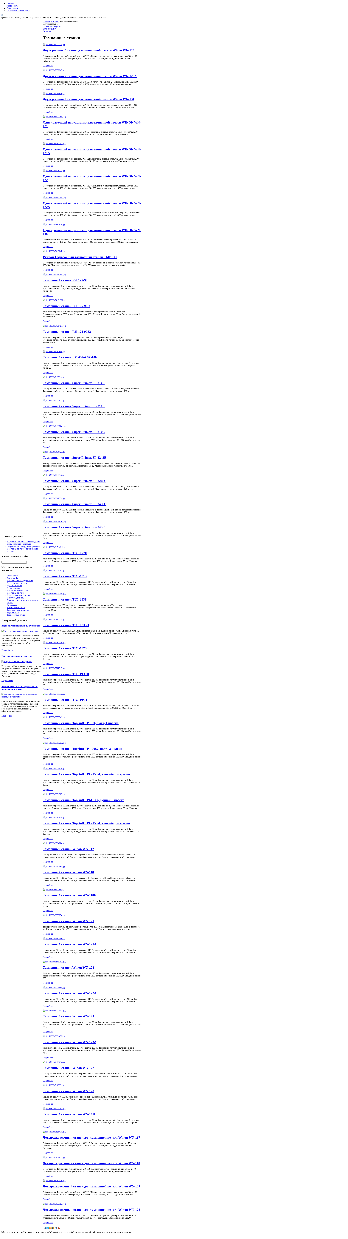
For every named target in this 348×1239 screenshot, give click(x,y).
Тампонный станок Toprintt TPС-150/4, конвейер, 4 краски (86, 823)
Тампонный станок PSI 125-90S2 (67, 331)
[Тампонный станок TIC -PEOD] (54, 668)
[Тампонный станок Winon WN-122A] (54, 987)
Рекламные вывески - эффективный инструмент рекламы (19, 687)
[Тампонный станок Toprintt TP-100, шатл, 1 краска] (54, 717)
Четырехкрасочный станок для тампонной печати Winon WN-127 (91, 1186)
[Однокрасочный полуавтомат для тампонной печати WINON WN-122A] (54, 197)
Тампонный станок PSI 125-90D (66, 306)
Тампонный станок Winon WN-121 (68, 921)
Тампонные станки (16, 607)
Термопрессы (13, 612)
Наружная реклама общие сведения (23, 541)
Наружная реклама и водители (16, 656)
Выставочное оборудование (20, 580)
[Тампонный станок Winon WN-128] (54, 1085)
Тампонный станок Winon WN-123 (68, 1016)
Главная (10, 3)
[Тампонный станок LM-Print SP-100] (54, 351)
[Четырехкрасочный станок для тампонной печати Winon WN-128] (54, 1204)
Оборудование (13, 8)
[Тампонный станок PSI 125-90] (54, 274)
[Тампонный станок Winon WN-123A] (54, 1036)
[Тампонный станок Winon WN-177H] (54, 1108)
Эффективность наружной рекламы (23, 546)
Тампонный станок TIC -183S (65, 599)
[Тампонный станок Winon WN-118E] (54, 889)
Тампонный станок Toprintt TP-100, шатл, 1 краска (81, 723)
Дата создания (49, 29)
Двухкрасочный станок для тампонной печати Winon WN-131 (88, 99)
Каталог (55, 21)
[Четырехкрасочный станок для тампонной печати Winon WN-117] (54, 1132)
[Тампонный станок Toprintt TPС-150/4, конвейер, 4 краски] (54, 817)
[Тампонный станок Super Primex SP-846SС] (54, 498)
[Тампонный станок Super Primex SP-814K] (54, 400)
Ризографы (12, 605)
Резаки (10, 602)
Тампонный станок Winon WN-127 (68, 1068)
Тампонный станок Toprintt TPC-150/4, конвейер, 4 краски (86, 774)
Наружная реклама (15, 593)
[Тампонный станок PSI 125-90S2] (54, 326)
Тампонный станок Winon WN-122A (69, 993)
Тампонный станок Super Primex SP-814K (74, 406)
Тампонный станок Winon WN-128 (68, 1091)
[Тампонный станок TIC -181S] (54, 570)
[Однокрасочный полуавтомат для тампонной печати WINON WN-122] (54, 170)
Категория (47, 31)
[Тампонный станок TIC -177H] (54, 547)
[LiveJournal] (56, 1228)
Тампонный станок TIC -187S (65, 648)
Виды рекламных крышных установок (20, 626)
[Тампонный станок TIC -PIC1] (54, 694)
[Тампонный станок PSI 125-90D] (54, 300)
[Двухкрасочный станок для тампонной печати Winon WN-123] (54, 44)
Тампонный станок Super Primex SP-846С (74, 527)
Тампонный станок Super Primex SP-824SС (74, 481)
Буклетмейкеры (14, 578)
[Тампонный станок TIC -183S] (54, 594)
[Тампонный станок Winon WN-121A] (54, 938)
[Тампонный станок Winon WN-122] (54, 962)
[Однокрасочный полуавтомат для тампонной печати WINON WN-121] (54, 116)
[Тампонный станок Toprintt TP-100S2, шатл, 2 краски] (54, 743)
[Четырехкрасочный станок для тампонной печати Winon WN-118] (54, 1157)
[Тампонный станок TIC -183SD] (54, 619)
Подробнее (48, 65)
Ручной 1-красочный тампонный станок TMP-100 (80, 257)
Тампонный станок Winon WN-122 (68, 967)
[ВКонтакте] (44, 1228)
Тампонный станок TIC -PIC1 (65, 699)
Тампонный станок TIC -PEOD (66, 674)
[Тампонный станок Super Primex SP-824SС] (54, 475)
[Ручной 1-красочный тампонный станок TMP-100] (54, 251)
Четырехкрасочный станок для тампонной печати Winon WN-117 (91, 1137)
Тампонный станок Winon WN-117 (68, 849)
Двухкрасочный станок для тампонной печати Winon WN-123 (88, 50)
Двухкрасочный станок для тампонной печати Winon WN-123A (90, 76)
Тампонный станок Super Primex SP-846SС (74, 504)
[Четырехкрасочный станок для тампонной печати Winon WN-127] (54, 1180)
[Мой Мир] (53, 1228)
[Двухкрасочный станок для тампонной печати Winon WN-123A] (54, 70)
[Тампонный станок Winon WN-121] (54, 915)
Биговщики (12, 576)
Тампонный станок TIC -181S (65, 576)
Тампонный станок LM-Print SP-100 (70, 357)
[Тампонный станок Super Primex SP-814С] (54, 426)
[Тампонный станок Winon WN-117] (54, 843)
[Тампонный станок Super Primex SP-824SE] (54, 452)
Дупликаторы (13, 588)
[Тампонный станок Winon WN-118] (54, 866)
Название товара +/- (52, 26)
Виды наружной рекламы (19, 544)
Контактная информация (18, 11)
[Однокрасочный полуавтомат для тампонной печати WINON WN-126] (54, 224)
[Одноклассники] (50, 1228)
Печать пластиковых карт (19, 595)
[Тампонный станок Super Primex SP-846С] (54, 521)
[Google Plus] (59, 1228)
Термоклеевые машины (18, 610)
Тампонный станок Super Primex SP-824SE (74, 457)
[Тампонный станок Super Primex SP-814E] (54, 377)
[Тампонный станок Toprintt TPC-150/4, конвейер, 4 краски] (54, 768)
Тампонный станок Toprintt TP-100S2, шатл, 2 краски (82, 748)
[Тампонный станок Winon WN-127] (54, 1062)
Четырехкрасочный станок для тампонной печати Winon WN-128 (91, 1209)
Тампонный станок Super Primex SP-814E (74, 383)
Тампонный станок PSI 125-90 (65, 280)
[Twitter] (47, 1228)
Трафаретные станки (16, 615)
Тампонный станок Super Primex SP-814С (74, 432)
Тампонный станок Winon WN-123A (69, 1042)
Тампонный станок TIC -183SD (66, 625)
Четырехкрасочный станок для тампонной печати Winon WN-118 (91, 1163)
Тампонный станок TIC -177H (65, 553)
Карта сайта (12, 6)
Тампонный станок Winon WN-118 (68, 872)
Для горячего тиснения (17, 583)
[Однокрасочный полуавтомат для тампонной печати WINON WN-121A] (54, 143)
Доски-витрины (14, 585)
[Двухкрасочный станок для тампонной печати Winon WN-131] (54, 93)
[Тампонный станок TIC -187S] (54, 642)
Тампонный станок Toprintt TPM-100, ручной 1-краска (83, 800)
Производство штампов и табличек (23, 600)
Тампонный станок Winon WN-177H (70, 1114)
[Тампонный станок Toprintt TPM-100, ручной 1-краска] (54, 794)
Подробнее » (7, 650)
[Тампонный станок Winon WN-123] (54, 1011)
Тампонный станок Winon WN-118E (69, 895)
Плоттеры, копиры (15, 598)
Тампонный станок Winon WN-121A (69, 944)
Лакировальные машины (18, 590)
